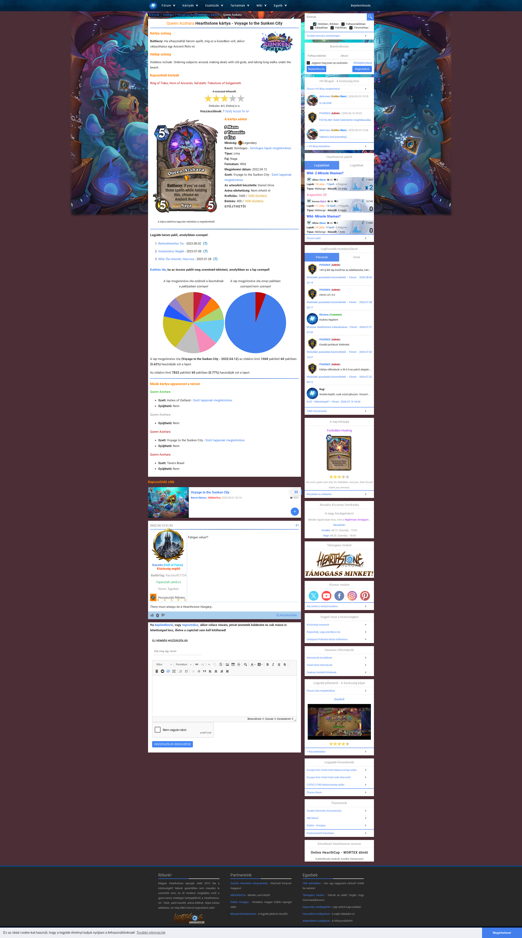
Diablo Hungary (239, 902)
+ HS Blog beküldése (318, 146)
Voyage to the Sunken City (210, 492)
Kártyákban (321, 27)
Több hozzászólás (317, 411)
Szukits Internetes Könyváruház (324, 810)
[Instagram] (352, 596)
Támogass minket (313, 895)
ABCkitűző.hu (238, 895)
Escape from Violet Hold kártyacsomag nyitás (332, 770)
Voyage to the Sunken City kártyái (198, 14)
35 (296, 492)
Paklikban (341, 27)
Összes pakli (314, 238)
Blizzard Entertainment (243, 913)
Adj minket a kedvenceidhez (322, 606)
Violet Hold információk (319, 665)
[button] (164, 664)
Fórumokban (361, 27)
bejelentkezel (164, 625)
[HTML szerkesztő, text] (224, 696)
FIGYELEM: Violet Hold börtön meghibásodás (345, 119)
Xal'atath (200, 83)
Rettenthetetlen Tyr (171, 243)
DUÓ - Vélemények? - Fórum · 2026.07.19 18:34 (333, 401)
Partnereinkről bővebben (320, 833)
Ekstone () (330, 314)
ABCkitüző (312, 818)
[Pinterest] (365, 596)
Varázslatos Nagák (171, 251)
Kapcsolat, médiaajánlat (316, 906)
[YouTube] (326, 596)
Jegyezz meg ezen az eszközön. (329, 62)
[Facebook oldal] (339, 596)
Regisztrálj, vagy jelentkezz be (323, 632)
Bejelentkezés (361, 5)
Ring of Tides (159, 83)
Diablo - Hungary (316, 825)
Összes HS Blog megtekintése (323, 88)
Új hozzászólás (286, 615)
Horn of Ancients (181, 83)
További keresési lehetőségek (323, 35)
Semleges (168, 14)
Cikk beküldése (312, 883)
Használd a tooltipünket (316, 913)
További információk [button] (150, 932)
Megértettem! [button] (502, 932)
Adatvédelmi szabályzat (316, 920)
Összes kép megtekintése (321, 690)
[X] (314, 596)
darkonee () (333, 96)
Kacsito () (167, 565)
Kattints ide (158, 269)
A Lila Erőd (325, 103)
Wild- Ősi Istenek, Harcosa (176, 259)
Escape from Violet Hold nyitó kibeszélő (329, 777)
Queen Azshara (160, 392)
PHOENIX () (329, 113)
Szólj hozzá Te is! (237, 111)
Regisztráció (362, 69)
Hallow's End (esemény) (333, 136)
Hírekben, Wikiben (328, 23)
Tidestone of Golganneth (224, 83)
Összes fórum (314, 792)
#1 (297, 525)
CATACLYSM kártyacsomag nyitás (325, 784)
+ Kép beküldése (316, 751)
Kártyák (154, 14)
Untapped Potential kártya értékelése (327, 639)
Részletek (339, 524)
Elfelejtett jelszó (363, 62)
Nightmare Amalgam (356, 519)
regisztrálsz (190, 625)
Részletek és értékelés (319, 494)
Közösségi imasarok (318, 624)
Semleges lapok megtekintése (270, 148)
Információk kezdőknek (319, 657)
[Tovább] (295, 512)
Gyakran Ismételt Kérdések (321, 672)
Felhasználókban (356, 23)
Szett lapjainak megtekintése (212, 400)
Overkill (339, 699)
